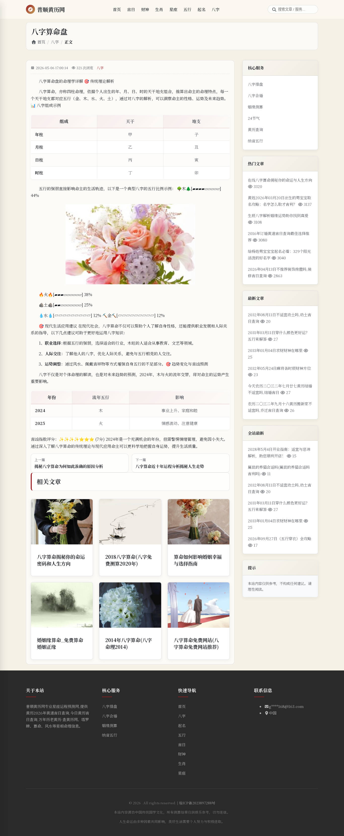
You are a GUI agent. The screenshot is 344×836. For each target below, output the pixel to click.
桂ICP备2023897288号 (197, 802)
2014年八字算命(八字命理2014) (128, 643)
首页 (117, 9)
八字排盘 (255, 84)
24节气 (254, 118)
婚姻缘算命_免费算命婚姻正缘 (60, 643)
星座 (173, 9)
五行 (187, 9)
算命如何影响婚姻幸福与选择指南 (198, 560)
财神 (145, 9)
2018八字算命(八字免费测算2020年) (128, 560)
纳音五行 (255, 140)
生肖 (159, 9)
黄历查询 (255, 129)
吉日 (131, 9)
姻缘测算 (255, 106)
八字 (216, 9)
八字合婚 (255, 95)
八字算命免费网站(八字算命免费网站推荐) (196, 643)
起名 (201, 9)
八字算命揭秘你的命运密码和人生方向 (61, 560)
